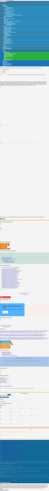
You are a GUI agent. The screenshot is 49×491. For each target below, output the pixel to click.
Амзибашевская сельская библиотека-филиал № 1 (10, 268)
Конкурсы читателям (7, 29)
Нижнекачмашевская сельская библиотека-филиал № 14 (11, 282)
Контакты (5, 6)
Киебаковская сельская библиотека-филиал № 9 (10, 277)
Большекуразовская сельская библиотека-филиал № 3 (10, 271)
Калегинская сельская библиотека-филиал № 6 (9, 273)
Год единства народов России (7, 48)
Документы (4, 51)
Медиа (4, 44)
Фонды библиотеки (7, 35)
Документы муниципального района (10, 53)
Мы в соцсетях (4, 481)
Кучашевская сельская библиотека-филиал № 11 (10, 453)
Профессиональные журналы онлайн (10, 23)
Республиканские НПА (7, 59)
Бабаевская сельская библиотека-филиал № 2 (9, 269)
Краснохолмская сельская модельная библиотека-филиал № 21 (12, 279)
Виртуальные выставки (8, 27)
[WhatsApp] (4, 218)
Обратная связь (8, 8)
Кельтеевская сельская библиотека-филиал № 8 (9, 276)
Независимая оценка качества (9, 56)
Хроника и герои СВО (6, 259)
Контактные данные (9, 7)
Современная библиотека (10, 24)
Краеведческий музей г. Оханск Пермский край (10, 355)
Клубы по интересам (7, 30)
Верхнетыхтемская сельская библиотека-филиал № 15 (11, 272)
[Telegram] (3, 218)
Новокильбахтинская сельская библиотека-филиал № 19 (11, 283)
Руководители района (7, 39)
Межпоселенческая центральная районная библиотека (11, 440)
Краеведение (4, 37)
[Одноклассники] (1, 218)
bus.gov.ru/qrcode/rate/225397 (36, 360)
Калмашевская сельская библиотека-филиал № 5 (10, 446)
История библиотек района (8, 16)
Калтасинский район (7, 38)
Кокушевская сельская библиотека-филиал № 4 (9, 278)
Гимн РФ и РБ (6, 19)
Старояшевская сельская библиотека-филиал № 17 (10, 286)
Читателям (4, 26)
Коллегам (4, 17)
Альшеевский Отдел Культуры (7, 352)
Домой (3, 478)
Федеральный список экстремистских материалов (12, 21)
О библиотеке (5, 5)
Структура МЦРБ (7, 12)
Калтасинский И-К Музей (6, 353)
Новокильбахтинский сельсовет (7, 354)
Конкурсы (5, 20)
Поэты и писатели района (8, 43)
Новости (3, 479)
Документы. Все (6, 52)
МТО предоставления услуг (10, 11)
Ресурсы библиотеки (6, 33)
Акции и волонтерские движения (7, 260)
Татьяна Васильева (6, 69)
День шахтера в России (3, 381)
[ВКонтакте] (0, 218)
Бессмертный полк (7, 40)
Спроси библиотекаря (7, 28)
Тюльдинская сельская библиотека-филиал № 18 (10, 459)
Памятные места (6, 42)
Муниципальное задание (8, 55)
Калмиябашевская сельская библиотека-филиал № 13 (10, 447)
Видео (5, 45)
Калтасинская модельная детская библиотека (9, 275)
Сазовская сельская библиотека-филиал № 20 (9, 284)
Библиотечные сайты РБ (8, 31)
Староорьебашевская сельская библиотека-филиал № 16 (11, 285)
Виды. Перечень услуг (9, 10)
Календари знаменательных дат (9, 18)
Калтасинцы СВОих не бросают (9, 262)
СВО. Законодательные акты (7, 258)
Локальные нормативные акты (9, 54)
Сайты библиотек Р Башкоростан (9, 22)
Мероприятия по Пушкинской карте (10, 32)
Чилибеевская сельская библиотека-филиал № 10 (10, 287)
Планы (5, 58)
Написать (5, 312)
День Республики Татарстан (4, 382)
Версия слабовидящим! (6, 297)
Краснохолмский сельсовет (6, 351)
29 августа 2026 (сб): (3, 379)
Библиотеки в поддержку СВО (9, 261)
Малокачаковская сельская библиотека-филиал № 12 (10, 281)
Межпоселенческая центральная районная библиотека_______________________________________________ (11, 267)
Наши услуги (6, 9)
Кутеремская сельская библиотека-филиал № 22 (10, 280)
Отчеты (5, 57)
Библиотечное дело (9, 25)
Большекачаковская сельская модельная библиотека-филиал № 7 (12, 270)
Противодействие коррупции (8, 13)
